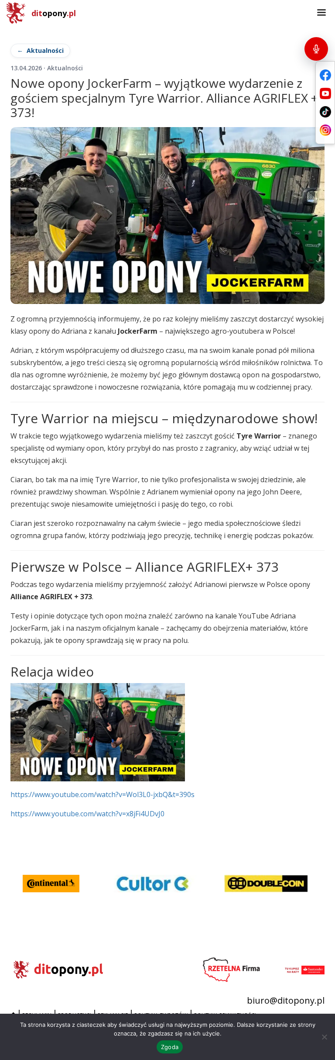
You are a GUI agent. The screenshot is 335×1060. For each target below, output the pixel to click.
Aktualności (45, 50)
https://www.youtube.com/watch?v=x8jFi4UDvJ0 (87, 813)
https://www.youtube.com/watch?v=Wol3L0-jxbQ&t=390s (102, 794)
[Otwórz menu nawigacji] (321, 13)
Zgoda (169, 1046)
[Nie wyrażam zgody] (324, 1036)
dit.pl (53, 13)
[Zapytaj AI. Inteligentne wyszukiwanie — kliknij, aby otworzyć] (316, 49)
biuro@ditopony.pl (286, 1000)
